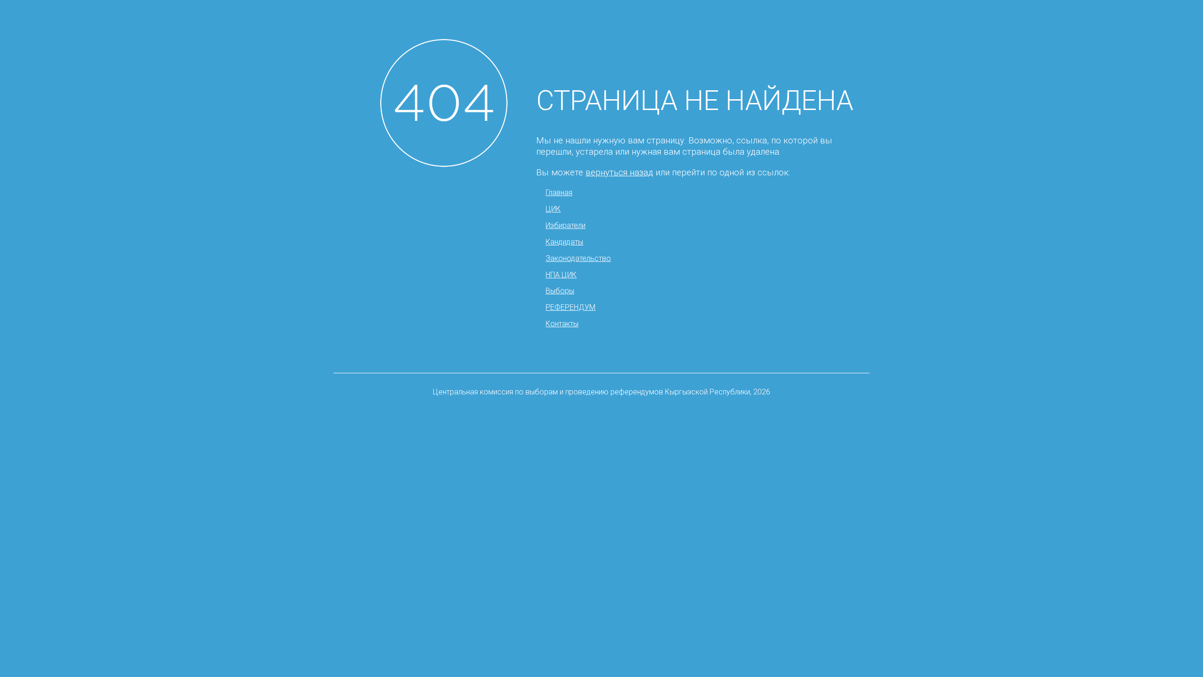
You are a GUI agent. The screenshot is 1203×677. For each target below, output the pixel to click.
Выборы (560, 290)
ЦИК (553, 209)
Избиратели (566, 225)
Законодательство (578, 258)
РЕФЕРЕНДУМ (570, 307)
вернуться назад (619, 172)
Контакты (562, 323)
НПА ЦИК (561, 274)
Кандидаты (564, 241)
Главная (559, 192)
